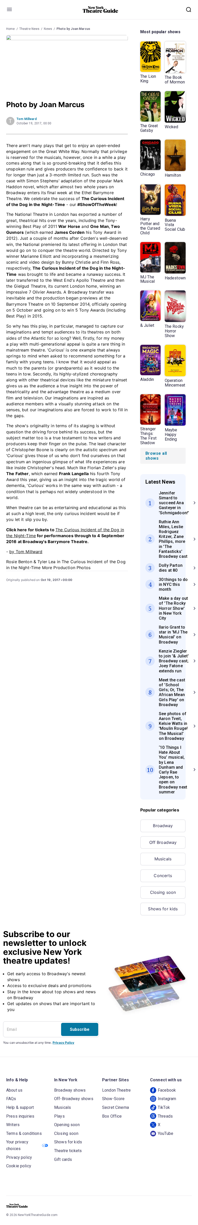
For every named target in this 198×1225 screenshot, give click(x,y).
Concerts (163, 875)
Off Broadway (163, 842)
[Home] (100, 9)
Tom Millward (26, 119)
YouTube (165, 1133)
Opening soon (67, 1124)
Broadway (163, 825)
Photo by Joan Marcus (73, 29)
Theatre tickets (68, 1150)
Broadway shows (70, 1090)
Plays (59, 1116)
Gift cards (63, 1159)
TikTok (164, 1107)
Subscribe (79, 1029)
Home (10, 29)
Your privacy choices (17, 1145)
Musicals (162, 858)
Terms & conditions (24, 1133)
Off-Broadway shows (73, 1098)
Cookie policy (18, 1165)
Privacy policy (19, 1157)
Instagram (167, 1098)
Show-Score (113, 1098)
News (48, 29)
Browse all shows (156, 456)
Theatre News (29, 29)
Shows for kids (163, 908)
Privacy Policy (63, 1042)
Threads (165, 1116)
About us (14, 1090)
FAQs (11, 1098)
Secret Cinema (115, 1107)
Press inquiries (20, 1116)
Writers (13, 1124)
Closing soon (163, 892)
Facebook (167, 1090)
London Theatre (116, 1090)
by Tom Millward (25, 551)
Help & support (20, 1107)
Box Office (112, 1116)
